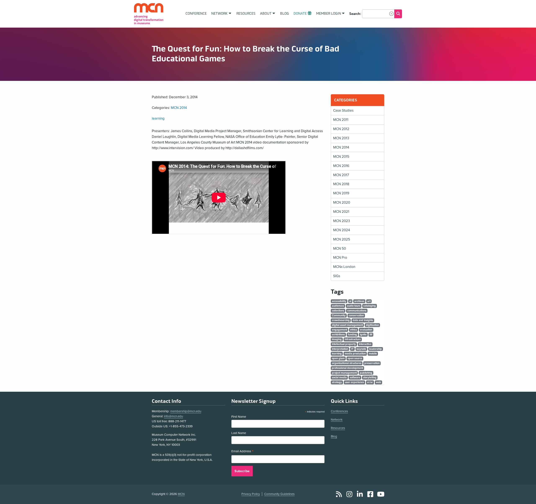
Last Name (238, 433)
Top (526, 496)
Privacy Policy (250, 494)
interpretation (340, 349)
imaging (337, 339)
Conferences (339, 411)
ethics (353, 329)
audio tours (353, 306)
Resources (338, 428)
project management (344, 373)
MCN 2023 (341, 221)
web (378, 382)
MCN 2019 (341, 193)
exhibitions (338, 334)
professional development (347, 368)
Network (337, 419)
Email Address (242, 452)
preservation (372, 363)
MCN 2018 (341, 184)
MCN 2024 (341, 230)
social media (339, 377)
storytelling (369, 377)
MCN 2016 (341, 166)
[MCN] (148, 13)
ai (350, 301)
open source (355, 358)
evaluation (366, 329)
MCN (181, 494)
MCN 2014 (179, 108)
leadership (375, 349)
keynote (361, 349)
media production (355, 353)
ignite (363, 334)
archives (359, 301)
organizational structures (346, 363)
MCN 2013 (341, 138)
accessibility (339, 301)
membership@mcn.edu (185, 411)
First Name (238, 417)
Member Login (328, 13)
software (355, 377)
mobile (373, 353)
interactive (365, 344)
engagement (339, 329)
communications (356, 310)
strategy (337, 382)
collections (338, 310)
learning (158, 118)
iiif (371, 334)
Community (339, 315)
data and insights (363, 320)
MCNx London (344, 267)
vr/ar (370, 382)
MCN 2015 (341, 156)
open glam (338, 358)
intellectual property (344, 344)
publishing (366, 373)
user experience (354, 382)
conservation (356, 315)
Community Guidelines (279, 494)
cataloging (369, 306)
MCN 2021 (341, 211)
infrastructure (353, 339)
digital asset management (347, 325)
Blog (334, 436)
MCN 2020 (341, 202)
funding (352, 334)
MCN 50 (339, 248)
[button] (391, 14)
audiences (338, 306)
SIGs (336, 276)
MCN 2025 (341, 239)
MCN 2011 (340, 120)
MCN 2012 (341, 129)
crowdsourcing (341, 320)
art (369, 301)
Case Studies (343, 110)
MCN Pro (340, 257)
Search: (355, 14)
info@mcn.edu (173, 416)
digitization (372, 325)
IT (352, 349)
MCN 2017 (341, 175)
